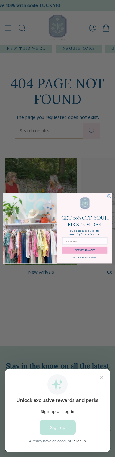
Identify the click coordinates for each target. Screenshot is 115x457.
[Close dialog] (109, 196)
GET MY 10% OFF (85, 250)
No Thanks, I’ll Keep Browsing (85, 257)
